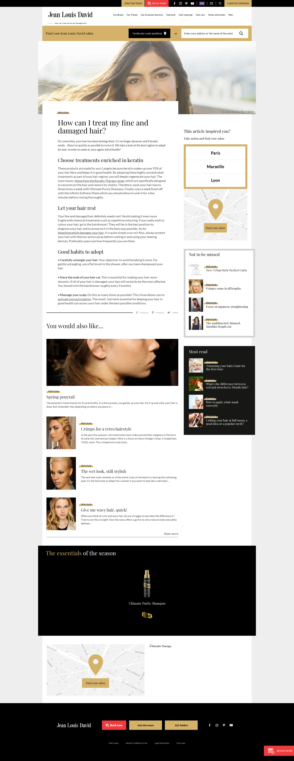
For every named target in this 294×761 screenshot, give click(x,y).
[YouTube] (192, 3)
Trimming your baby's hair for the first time (225, 367)
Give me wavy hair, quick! (104, 509)
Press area (181, 743)
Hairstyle (170, 14)
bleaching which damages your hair (81, 233)
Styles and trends (216, 14)
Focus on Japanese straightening (227, 306)
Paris (215, 152)
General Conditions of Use (136, 743)
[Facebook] (174, 3)
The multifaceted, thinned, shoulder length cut (223, 325)
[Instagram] (180, 3)
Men (230, 14)
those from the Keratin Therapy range (99, 181)
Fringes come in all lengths (223, 288)
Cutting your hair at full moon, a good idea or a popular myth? (226, 422)
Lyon (215, 180)
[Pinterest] (186, 3)
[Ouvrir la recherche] (220, 3)
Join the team (133, 3)
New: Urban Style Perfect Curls (226, 270)
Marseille (215, 166)
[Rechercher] (242, 33)
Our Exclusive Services (152, 14)
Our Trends (132, 14)
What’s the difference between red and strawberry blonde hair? (227, 385)
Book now (159, 3)
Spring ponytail (60, 396)
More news (171, 533)
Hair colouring (185, 14)
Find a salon (113, 743)
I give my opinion (238, 3)
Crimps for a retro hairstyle (106, 428)
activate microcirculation (74, 299)
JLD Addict (181, 725)
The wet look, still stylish (103, 471)
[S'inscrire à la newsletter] (211, 3)
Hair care (200, 14)
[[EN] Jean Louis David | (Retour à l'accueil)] (70, 14)
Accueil (50, 23)
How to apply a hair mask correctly (222, 403)
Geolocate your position (147, 33)
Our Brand (118, 14)
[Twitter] (172, 313)
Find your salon (215, 228)
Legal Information (162, 743)
